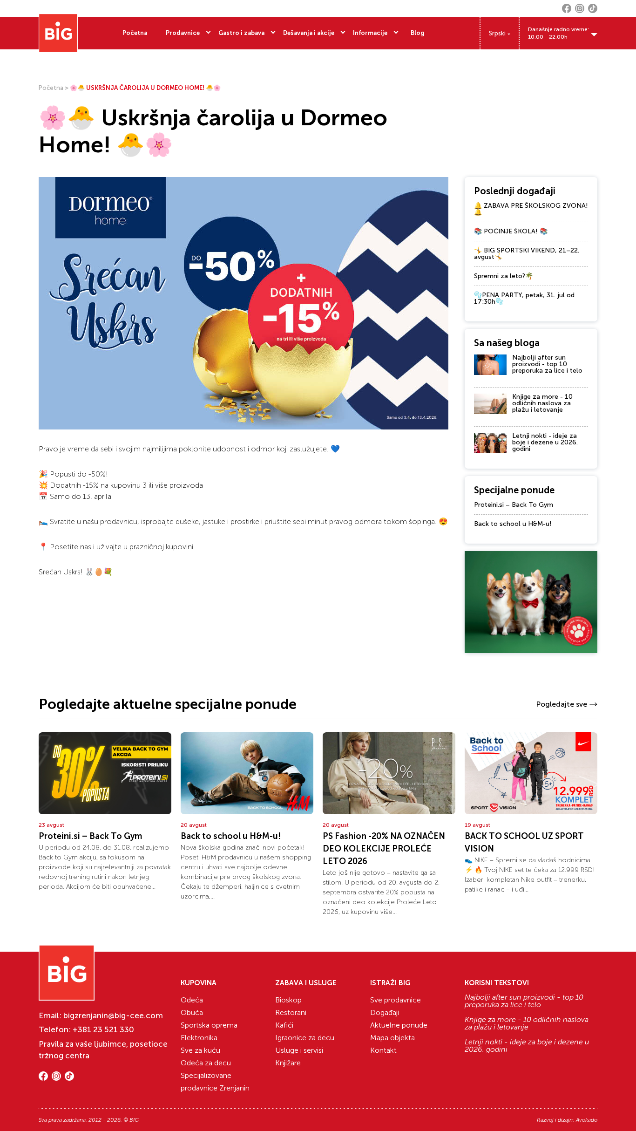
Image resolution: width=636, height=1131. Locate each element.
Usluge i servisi (299, 1050)
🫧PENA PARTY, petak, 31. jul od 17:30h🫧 (524, 298)
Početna (134, 32)
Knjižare (288, 1062)
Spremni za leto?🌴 (503, 276)
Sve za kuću (200, 1050)
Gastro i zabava (241, 32)
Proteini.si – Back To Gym (513, 505)
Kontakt (383, 1050)
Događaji (384, 1012)
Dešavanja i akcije (308, 32)
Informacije (370, 32)
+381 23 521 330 (103, 1029)
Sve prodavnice (395, 999)
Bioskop (288, 999)
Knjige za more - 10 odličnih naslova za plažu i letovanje (542, 403)
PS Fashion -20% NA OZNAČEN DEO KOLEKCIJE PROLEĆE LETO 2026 (384, 848)
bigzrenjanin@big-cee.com (113, 1015)
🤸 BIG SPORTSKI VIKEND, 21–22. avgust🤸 (526, 253)
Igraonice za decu (304, 1037)
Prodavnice (183, 32)
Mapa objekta (392, 1037)
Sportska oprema (209, 1025)
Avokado (586, 1120)
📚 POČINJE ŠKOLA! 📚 (511, 231)
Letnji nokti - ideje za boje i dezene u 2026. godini (545, 442)
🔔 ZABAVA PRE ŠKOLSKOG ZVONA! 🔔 (531, 209)
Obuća (192, 1012)
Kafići (284, 1025)
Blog (418, 32)
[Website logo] (58, 33)
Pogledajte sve (561, 704)
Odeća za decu (206, 1062)
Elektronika (199, 1037)
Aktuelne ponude (398, 1025)
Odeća (192, 999)
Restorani (290, 1012)
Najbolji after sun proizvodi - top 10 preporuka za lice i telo (547, 364)
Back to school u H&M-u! (513, 524)
